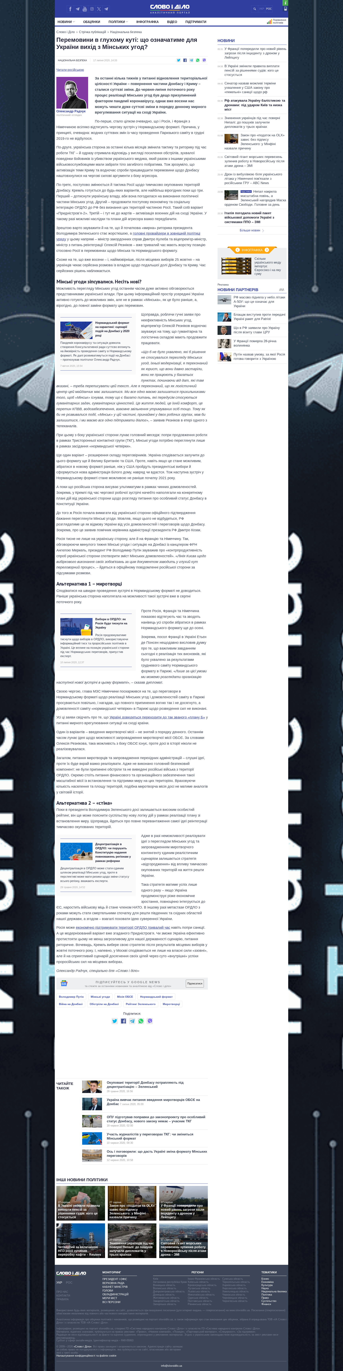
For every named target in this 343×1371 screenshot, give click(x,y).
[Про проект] (285, 3)
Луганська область (199, 1288)
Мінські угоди (100, 996)
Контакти (63, 1295)
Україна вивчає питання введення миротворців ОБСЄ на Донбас (153, 1102)
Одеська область (198, 1297)
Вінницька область (164, 1285)
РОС (269, 8)
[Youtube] (84, 8)
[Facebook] (70, 8)
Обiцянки (91, 22)
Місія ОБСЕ (125, 996)
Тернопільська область (236, 1281)
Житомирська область (166, 1297)
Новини (65, 22)
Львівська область (199, 1291)
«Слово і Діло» (83, 1346)
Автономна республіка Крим (170, 1281)
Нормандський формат (156, 996)
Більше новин (250, 230)
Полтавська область (200, 1300)
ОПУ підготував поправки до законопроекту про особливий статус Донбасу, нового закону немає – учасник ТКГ (156, 1121)
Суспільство (268, 1300)
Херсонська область (234, 1288)
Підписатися (194, 983)
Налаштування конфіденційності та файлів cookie (86, 1355)
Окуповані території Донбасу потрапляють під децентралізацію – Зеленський (145, 1087)
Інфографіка (147, 22)
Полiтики (117, 22)
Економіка (267, 1281)
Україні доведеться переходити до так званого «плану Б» (157, 717)
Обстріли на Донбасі (104, 1004)
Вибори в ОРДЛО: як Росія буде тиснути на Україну (111, 623)
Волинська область (164, 1288)
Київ (155, 1278)
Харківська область (234, 1285)
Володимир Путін (71, 996)
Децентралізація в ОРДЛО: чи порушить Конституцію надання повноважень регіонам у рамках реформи (113, 852)
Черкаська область (233, 1294)
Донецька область (164, 1294)
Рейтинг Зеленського (141, 1004)
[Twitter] (99, 8)
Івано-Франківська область (204, 1278)
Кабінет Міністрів (115, 1286)
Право (265, 1297)
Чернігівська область (235, 1300)
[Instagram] (91, 8)
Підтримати (195, 22)
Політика (266, 1294)
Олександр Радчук (71, 111)
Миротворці (171, 1004)
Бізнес (265, 1278)
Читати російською (70, 70)
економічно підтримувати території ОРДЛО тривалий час (123, 928)
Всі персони (111, 1302)
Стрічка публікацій (92, 32)
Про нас (62, 1291)
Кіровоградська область (202, 1285)
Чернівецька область (234, 1297)
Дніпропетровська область (169, 1291)
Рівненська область (199, 1304)
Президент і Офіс (114, 1279)
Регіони (198, 1272)
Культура (267, 1285)
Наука (265, 1288)
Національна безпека (126, 32)
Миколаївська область (201, 1294)
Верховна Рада (113, 1283)
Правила (62, 1299)
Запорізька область (164, 1304)
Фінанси (266, 1304)
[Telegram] (77, 8)
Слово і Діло (65, 32)
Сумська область (232, 1278)
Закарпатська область (166, 1300)
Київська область (198, 1281)
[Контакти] (285, 8)
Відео (172, 22)
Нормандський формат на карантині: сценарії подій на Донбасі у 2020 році (112, 329)
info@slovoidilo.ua (171, 1365)
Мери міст (109, 1298)
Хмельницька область (235, 1291)
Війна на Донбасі (71, 1004)
